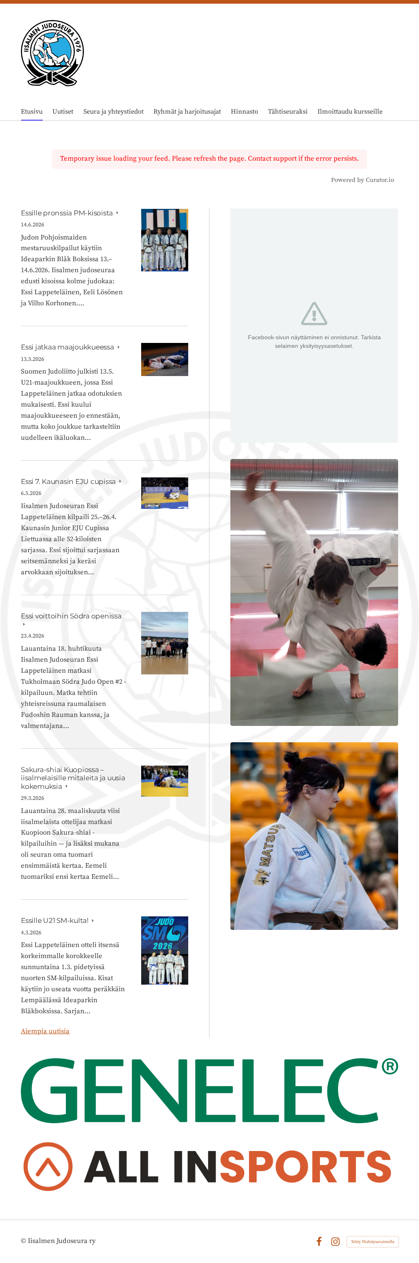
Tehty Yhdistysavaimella (372, 1241)
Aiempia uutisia (45, 1031)
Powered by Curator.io (362, 180)
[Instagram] (335, 1241)
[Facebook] (319, 1241)
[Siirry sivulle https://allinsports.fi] (209, 1169)
